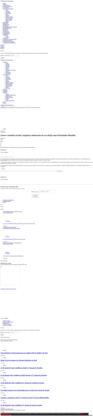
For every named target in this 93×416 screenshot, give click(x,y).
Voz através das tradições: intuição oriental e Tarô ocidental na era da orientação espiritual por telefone (19, 223)
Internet (7, 69)
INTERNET (5, 25)
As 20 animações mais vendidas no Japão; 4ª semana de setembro (22, 368)
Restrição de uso (60, 170)
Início (2, 107)
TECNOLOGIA (6, 32)
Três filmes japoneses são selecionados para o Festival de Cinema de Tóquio (25, 390)
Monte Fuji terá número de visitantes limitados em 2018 (19, 360)
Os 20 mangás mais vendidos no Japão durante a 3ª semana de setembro (24, 375)
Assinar (2, 57)
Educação (7, 15)
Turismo (7, 21)
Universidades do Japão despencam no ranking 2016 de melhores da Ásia (24, 353)
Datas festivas (8, 13)
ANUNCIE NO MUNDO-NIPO (9, 39)
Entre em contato (6, 320)
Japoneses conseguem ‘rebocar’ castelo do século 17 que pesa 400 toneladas (25, 398)
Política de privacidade (5, 414)
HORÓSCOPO (6, 24)
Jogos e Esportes (9, 19)
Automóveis (8, 72)
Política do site (8, 96)
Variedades (8, 221)
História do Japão (9, 17)
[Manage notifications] (3, 413)
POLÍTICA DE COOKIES (8, 41)
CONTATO (5, 38)
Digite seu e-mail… (35, 191)
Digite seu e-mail (4, 55)
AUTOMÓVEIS (6, 5)
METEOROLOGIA (7, 28)
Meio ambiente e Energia (11, 70)
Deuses (7, 14)
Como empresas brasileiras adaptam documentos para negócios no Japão (14, 239)
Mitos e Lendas (9, 20)
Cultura (4, 107)
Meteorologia (8, 73)
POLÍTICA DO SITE (7, 40)
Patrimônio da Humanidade (8, 200)
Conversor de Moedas (10, 100)
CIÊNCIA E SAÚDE (7, 6)
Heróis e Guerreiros (9, 16)
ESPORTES (5, 23)
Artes (7, 10)
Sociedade (8, 66)
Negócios (7, 65)
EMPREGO (5, 34)
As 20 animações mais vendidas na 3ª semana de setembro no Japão (22, 383)
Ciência (7, 67)
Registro (4, 4)
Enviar (2, 334)
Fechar (81, 413)
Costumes (7, 11)
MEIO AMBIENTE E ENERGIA (10, 26)
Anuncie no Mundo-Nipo (11, 95)
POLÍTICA (5, 30)
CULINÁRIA (6, 7)
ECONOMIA (6, 22)
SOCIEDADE (6, 31)
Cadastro (7, 37)
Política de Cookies (9, 97)
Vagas (7, 36)
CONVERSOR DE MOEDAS (9, 42)
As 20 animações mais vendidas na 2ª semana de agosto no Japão (21, 405)
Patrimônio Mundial (7, 201)
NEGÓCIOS (5, 29)
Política (7, 63)
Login (4, 3)
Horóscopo (8, 88)
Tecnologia (8, 253)
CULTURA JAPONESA (8, 8)
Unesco (4, 202)
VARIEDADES (6, 33)
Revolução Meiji (4, 160)
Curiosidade (8, 12)
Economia (8, 64)
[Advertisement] (46, 117)
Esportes (7, 71)
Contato (7, 93)
